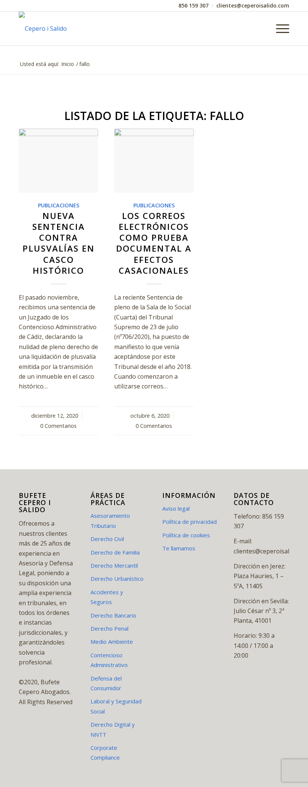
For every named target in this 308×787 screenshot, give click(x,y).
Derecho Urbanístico (117, 578)
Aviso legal (176, 508)
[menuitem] (194, 5)
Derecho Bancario (113, 615)
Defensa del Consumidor (106, 683)
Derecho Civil (107, 539)
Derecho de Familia (115, 552)
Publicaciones (58, 205)
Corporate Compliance (105, 752)
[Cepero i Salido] (43, 28)
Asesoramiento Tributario (110, 520)
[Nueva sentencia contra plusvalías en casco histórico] (58, 161)
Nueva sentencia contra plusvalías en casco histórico (59, 243)
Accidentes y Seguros (107, 597)
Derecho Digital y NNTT (113, 729)
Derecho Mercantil (114, 565)
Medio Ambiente (112, 641)
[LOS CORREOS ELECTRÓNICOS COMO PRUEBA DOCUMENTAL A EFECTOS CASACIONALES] (153, 161)
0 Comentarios (58, 425)
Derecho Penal (109, 628)
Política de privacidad (189, 521)
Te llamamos (178, 548)
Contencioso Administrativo (109, 660)
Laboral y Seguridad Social (116, 706)
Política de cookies (186, 535)
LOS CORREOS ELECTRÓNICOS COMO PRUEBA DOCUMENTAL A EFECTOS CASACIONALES (154, 243)
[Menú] (279, 28)
